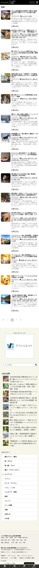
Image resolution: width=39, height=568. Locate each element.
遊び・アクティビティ (12, 470)
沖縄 (24, 542)
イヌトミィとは (11, 555)
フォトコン (14, 567)
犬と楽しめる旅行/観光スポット (20, 552)
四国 (16, 542)
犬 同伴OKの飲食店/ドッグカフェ (22, 549)
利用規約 (3, 555)
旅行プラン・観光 (11, 456)
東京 (16, 537)
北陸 (17, 540)
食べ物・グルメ (10, 465)
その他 (7, 518)
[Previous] (8, 320)
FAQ (18, 555)
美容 (6, 496)
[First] (3, 320)
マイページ (32, 2)
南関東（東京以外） (23, 537)
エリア (8, 474)
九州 (20, 542)
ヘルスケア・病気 (11, 492)
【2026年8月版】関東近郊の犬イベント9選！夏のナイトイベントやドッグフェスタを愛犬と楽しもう (23, 379)
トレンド (8, 501)
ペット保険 (8, 505)
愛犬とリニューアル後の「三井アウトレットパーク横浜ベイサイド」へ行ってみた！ (23, 408)
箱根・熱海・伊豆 (5, 540)
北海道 (2, 537)
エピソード (24, 567)
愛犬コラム (34, 567)
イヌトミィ (5, 2)
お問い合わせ (4, 558)
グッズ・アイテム (11, 483)
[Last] (20, 320)
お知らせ (8, 514)
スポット (5, 567)
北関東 (11, 537)
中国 (13, 542)
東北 (7, 537)
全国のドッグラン (5, 552)
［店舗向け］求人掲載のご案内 (26, 558)
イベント (8, 479)
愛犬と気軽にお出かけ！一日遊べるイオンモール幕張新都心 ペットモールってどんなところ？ (23, 422)
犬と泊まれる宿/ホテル (7, 549)
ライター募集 (13, 558)
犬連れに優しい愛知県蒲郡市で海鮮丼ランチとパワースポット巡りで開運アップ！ (23, 436)
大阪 (25, 540)
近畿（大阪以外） (5, 542)
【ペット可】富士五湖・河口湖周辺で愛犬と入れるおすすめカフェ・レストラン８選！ (23, 415)
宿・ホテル (8, 461)
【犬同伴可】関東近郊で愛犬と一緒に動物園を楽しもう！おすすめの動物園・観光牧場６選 (23, 400)
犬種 (6, 509)
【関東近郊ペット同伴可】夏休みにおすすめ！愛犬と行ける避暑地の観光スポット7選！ (23, 443)
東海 (21, 540)
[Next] (16, 320)
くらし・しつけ (10, 487)
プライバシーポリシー (27, 555)
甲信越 (13, 540)
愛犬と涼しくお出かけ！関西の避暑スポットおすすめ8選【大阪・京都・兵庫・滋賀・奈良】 (23, 386)
